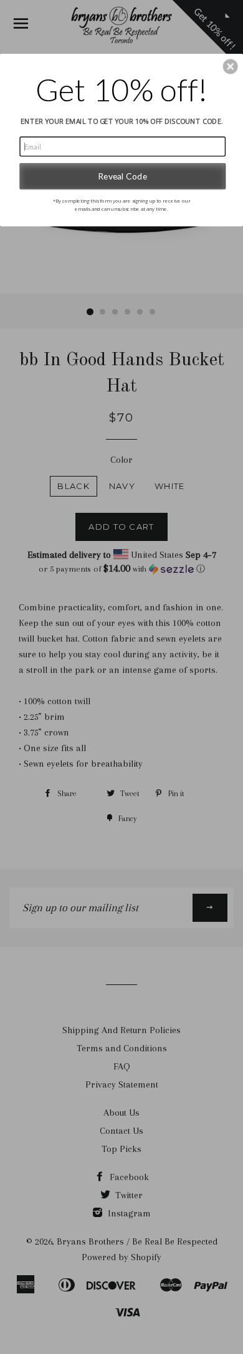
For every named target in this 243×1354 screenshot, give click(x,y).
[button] (230, 66)
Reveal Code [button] (122, 176)
